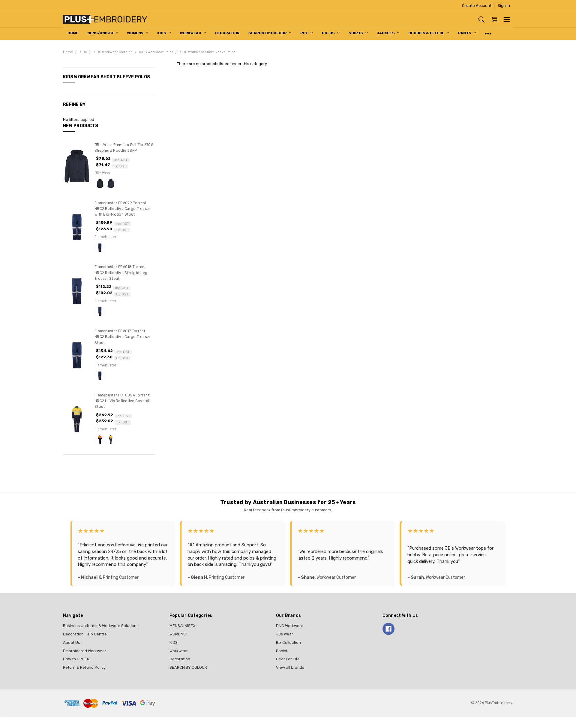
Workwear (191, 33)
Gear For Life (288, 659)
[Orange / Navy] (100, 440)
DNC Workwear (289, 625)
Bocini (281, 651)
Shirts (356, 33)
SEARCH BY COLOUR (267, 33)
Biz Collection (288, 642)
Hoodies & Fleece (426, 33)
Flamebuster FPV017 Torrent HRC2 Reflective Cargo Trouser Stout (122, 337)
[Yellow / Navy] (111, 440)
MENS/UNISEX (101, 33)
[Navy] (111, 183)
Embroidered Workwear (84, 651)
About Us (71, 642)
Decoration (227, 33)
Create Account (476, 5)
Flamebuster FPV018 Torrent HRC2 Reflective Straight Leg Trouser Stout (120, 273)
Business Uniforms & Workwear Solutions (101, 625)
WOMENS (135, 33)
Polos (329, 33)
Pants (465, 33)
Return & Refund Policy (84, 667)
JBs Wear (284, 634)
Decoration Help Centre (85, 634)
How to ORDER (76, 659)
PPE (304, 33)
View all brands (290, 667)
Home (73, 33)
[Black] (100, 183)
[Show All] (488, 33)
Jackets (386, 33)
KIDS (162, 33)
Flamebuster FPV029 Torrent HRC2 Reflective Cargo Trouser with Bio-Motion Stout (122, 209)
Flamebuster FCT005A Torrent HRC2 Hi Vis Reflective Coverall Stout (122, 401)
